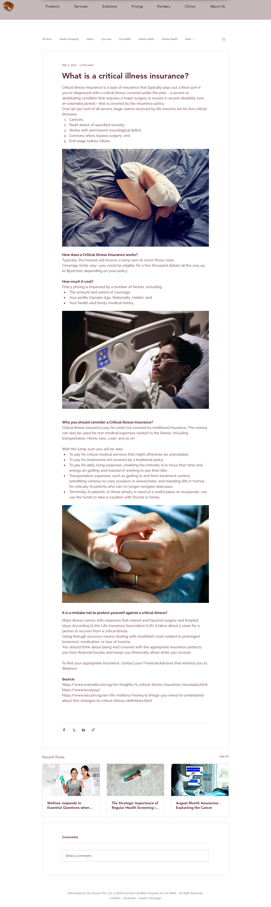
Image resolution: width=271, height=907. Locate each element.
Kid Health (125, 39)
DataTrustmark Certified (130, 893)
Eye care (106, 39)
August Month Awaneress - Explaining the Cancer (198, 805)
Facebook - (130, 898)
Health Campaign (69, 39)
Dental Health (146, 39)
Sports (90, 39)
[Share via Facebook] (64, 730)
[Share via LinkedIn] (83, 730)
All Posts (47, 39)
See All (224, 756)
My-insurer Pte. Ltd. (99, 893)
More (188, 39)
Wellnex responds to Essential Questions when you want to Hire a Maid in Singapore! (69, 805)
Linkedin (115, 898)
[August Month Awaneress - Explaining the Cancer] (200, 780)
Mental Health (170, 39)
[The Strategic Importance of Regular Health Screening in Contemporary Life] (135, 780)
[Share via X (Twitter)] (74, 730)
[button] (52, 6)
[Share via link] (93, 730)
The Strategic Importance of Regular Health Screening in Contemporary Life (135, 805)
